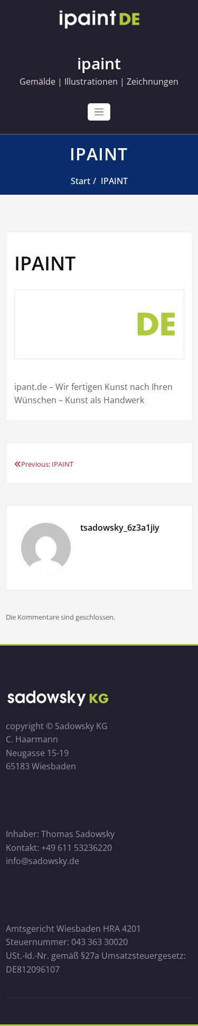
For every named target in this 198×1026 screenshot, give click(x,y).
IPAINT (114, 181)
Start (80, 181)
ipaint (99, 63)
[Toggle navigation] (99, 112)
